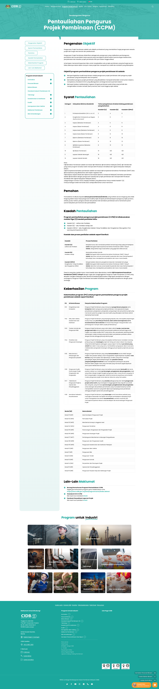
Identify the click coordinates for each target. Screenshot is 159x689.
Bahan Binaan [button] (65, 619)
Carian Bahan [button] (27, 656)
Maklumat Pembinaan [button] (67, 632)
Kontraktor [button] (64, 614)
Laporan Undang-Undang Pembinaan (72, 654)
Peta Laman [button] (100, 605)
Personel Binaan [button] (65, 616)
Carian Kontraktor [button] (29, 659)
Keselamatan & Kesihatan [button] (68, 625)
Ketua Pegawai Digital (67, 652)
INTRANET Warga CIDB (67, 646)
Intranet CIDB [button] (67, 605)
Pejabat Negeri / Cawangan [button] (31, 637)
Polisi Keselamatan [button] (83, 605)
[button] (35, 43)
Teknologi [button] (64, 623)
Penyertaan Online (66, 650)
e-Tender (64, 648)
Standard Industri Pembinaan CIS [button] (70, 621)
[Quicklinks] (154, 684)
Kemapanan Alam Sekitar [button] (68, 629)
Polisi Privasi (64, 644)
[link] (88, 491)
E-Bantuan (24, 649)
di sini (85, 496)
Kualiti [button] (63, 627)
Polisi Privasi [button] (93, 605)
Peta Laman (64, 642)
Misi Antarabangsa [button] (66, 634)
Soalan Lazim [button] (59, 605)
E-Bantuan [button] (27, 652)
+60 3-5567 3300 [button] (28, 644)
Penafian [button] (74, 605)
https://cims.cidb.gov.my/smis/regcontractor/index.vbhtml (88, 491)
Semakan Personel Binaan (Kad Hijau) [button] (72, 637)
